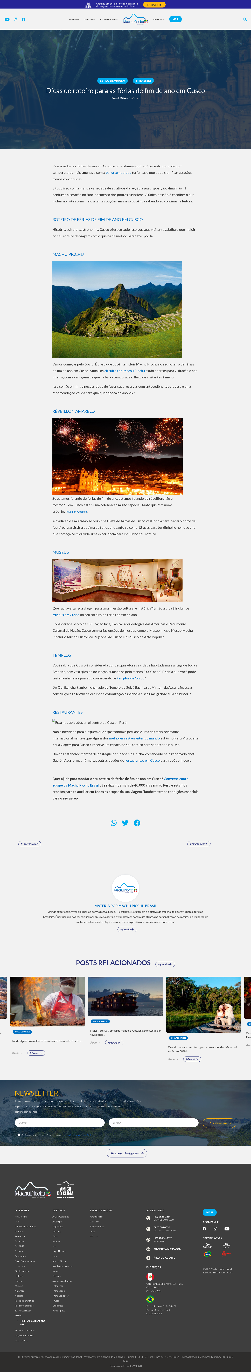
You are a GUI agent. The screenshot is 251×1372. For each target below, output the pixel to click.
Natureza (19, 1290)
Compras (19, 1241)
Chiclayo (56, 1231)
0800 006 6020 (162, 1227)
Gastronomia (22, 1271)
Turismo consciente (25, 1330)
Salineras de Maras (62, 1280)
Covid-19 (19, 1246)
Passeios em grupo (24, 1300)
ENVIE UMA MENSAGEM (167, 1249)
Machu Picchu (59, 1261)
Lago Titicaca (59, 1251)
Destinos (74, 19)
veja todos (125, 929)
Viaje (175, 19)
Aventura (20, 1231)
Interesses (89, 19)
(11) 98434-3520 (163, 1238)
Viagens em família (24, 1335)
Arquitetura (21, 1216)
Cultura (19, 1251)
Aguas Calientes (60, 1216)
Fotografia (20, 1266)
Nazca (55, 1271)
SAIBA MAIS (154, 4)
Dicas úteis (20, 1256)
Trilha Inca (57, 1285)
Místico (93, 1236)
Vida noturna (21, 1340)
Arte (17, 1221)
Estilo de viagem (109, 19)
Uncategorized (22, 1032)
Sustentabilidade (23, 1310)
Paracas (56, 1275)
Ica (53, 1246)
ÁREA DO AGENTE (164, 1257)
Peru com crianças (24, 1305)
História (19, 1275)
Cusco (55, 1236)
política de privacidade (78, 1134)
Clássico (94, 1221)
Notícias (19, 1295)
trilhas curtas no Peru (32, 1322)
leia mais (35, 1053)
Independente (97, 1226)
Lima (54, 1256)
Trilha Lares (58, 1290)
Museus (19, 1285)
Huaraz (56, 1241)
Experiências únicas (25, 1261)
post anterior (30, 843)
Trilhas (18, 1315)
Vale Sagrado (58, 1310)
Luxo (92, 1231)
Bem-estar (20, 1236)
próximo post (197, 843)
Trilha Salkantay (60, 1295)
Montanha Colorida (62, 1266)
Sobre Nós (158, 19)
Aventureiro (96, 1216)
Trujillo (56, 1300)
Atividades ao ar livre (25, 1226)
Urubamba (57, 1305)
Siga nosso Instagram (124, 1153)
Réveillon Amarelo (76, 511)
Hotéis (18, 1280)
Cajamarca (57, 1226)
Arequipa (57, 1221)
